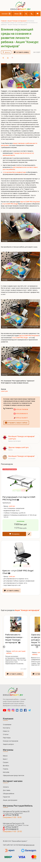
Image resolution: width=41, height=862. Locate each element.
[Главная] (20, 9)
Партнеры (7, 737)
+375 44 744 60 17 (21, 416)
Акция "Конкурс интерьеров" (17, 21)
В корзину (15, 532)
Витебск (6, 765)
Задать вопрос (8, 743)
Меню (16, 14)
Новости (6, 730)
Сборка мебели (8, 793)
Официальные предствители (13, 774)
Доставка (6, 789)
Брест (5, 758)
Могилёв (6, 771)
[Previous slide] (3, 645)
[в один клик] (28, 532)
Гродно (5, 761)
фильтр (7, 52)
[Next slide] (35, 645)
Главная (3, 21)
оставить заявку (22, 52)
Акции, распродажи (10, 799)
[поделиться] (27, 57)
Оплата (6, 786)
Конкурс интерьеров (10, 740)
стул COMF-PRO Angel (14, 205)
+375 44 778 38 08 (12, 814)
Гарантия (6, 796)
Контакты (6, 727)
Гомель (5, 768)
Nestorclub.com (29, 844)
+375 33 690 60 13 (21, 412)
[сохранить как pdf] (36, 57)
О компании (7, 724)
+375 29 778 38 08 (21, 408)
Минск (5, 755)
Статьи (5, 733)
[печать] (31, 57)
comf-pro (4, 390)
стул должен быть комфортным (14, 173)
